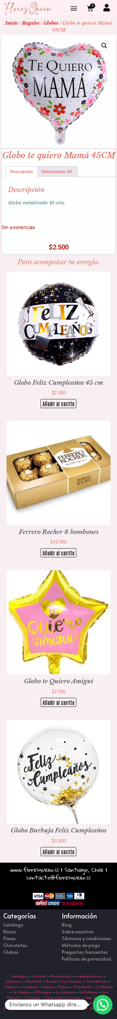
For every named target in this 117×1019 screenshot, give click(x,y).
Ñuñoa (63, 986)
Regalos (30, 23)
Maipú (89, 1002)
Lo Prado (26, 1008)
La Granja (21, 991)
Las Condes (72, 981)
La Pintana (88, 991)
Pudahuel (46, 1008)
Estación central (65, 1002)
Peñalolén (83, 986)
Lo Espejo (32, 997)
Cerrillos (40, 1002)
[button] (73, 8)
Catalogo (13, 925)
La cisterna (65, 991)
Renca (51, 981)
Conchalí (38, 976)
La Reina (30, 986)
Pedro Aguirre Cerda (63, 997)
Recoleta (33, 981)
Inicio (11, 23)
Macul (48, 986)
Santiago (18, 976)
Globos (51, 23)
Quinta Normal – (74, 1008)
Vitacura (11, 986)
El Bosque (42, 991)
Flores (9, 938)
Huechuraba (61, 976)
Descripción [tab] (21, 171)
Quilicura (13, 981)
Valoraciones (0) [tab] (56, 171)
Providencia (97, 981)
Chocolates (15, 945)
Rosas (9, 931)
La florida (105, 986)
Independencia (89, 976)
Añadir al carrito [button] (58, 403)
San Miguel (18, 1002)
